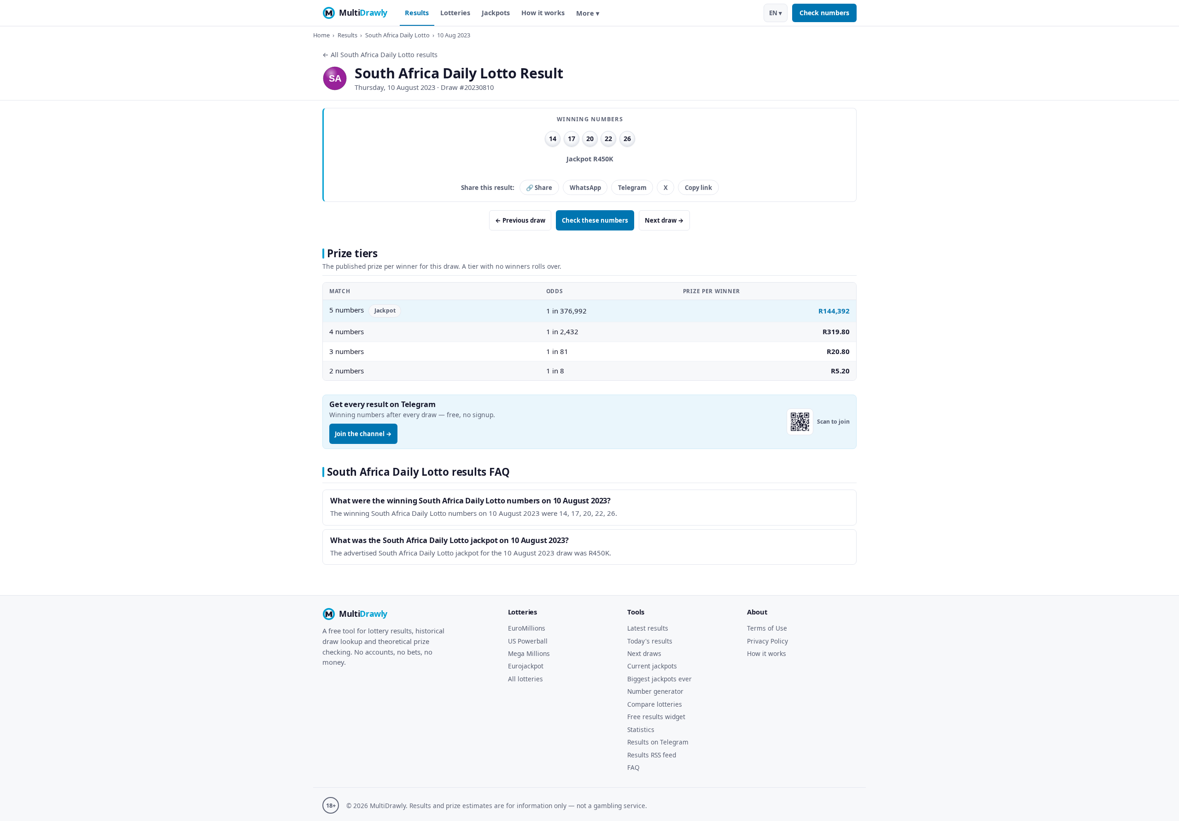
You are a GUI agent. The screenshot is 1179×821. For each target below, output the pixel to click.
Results (417, 12)
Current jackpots (652, 666)
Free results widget (656, 716)
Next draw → (664, 220)
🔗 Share (539, 187)
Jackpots (496, 12)
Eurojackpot (525, 666)
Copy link (698, 187)
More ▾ (587, 13)
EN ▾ (775, 13)
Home (321, 35)
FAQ (633, 767)
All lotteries (525, 678)
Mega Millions (529, 653)
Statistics (640, 729)
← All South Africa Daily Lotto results (380, 54)
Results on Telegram (658, 742)
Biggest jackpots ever (659, 678)
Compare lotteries (654, 704)
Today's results (649, 641)
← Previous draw (520, 220)
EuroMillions (526, 628)
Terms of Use (767, 628)
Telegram (632, 187)
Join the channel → (363, 434)
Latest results (647, 628)
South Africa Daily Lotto (397, 35)
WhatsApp (585, 187)
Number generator (655, 691)
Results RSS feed (651, 754)
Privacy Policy (767, 641)
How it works (543, 12)
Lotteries (455, 12)
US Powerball (528, 641)
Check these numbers (595, 220)
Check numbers (824, 12)
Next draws (644, 653)
